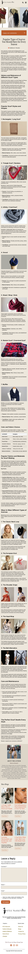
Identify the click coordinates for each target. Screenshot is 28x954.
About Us (20, 926)
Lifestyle (5, 936)
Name (3, 884)
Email (3, 891)
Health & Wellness (7, 931)
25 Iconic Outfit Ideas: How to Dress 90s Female (6, 806)
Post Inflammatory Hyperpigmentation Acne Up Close (20, 806)
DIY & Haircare (6, 926)
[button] (24, 33)
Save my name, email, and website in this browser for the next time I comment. (13, 897)
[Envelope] (17, 945)
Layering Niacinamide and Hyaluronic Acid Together (6, 839)
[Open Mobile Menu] (26, 2)
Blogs (19, 929)
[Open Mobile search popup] (23, 2)
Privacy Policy (21, 934)
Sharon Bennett (14, 763)
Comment (4, 866)
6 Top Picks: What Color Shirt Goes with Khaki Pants (20, 839)
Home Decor (6, 934)
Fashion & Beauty (14, 48)
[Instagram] (14, 945)
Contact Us (21, 931)
